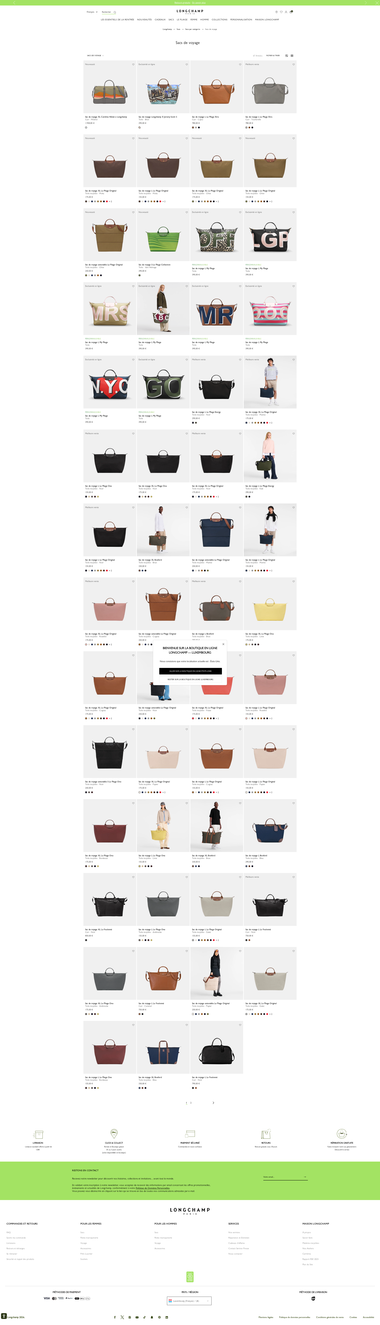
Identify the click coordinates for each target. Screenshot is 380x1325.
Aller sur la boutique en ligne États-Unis (191, 671)
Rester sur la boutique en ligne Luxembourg (190, 679)
